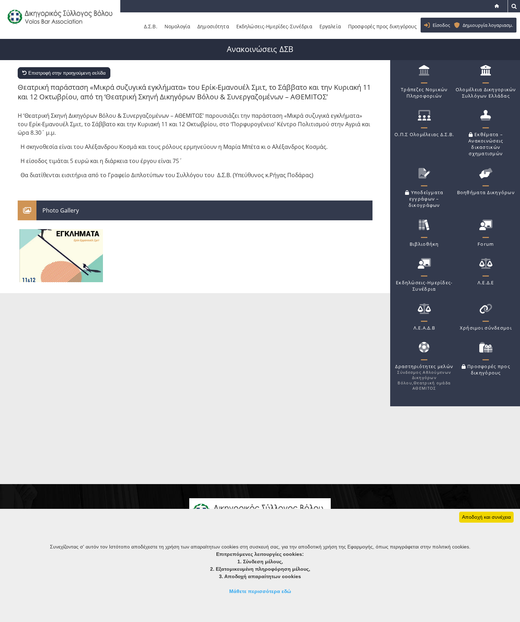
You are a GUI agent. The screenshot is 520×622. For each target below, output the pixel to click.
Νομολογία (177, 26)
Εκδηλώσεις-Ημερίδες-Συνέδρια (274, 26)
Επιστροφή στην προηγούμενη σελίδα (66, 73)
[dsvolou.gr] (59, 28)
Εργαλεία (330, 26)
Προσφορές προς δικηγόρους (382, 26)
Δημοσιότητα (213, 26)
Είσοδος (441, 25)
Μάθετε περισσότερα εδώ (260, 591)
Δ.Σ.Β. (150, 26)
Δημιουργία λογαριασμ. (488, 25)
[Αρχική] (497, 6)
